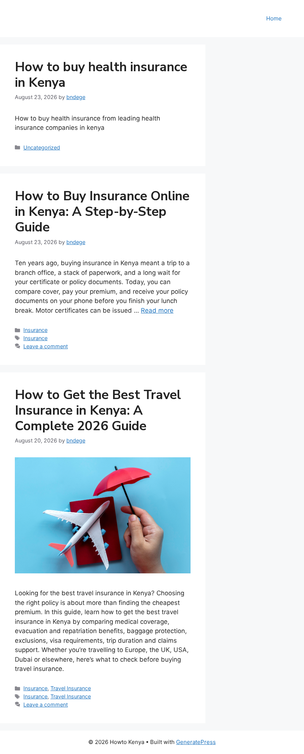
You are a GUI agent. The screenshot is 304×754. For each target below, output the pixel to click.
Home (274, 18)
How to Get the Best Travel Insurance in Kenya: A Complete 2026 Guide (98, 410)
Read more (157, 310)
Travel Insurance (70, 688)
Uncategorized (41, 147)
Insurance (35, 330)
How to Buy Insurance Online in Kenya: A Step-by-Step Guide (102, 211)
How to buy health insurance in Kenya (101, 74)
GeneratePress (196, 741)
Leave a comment (45, 346)
